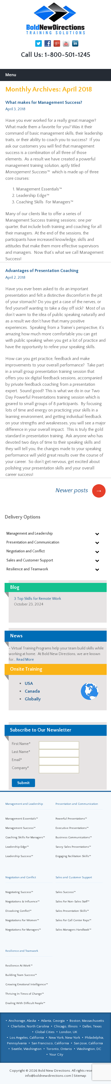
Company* (20, 768)
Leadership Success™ (19, 856)
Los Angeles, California (27, 1037)
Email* (17, 760)
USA (29, 683)
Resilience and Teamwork (21, 951)
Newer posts (79, 490)
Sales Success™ (66, 892)
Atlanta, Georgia (53, 1021)
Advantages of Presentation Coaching (41, 270)
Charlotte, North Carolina (30, 1026)
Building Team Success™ (21, 975)
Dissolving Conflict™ (18, 911)
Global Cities (44, 1032)
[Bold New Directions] (55, 18)
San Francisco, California (50, 1043)
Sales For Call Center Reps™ (73, 920)
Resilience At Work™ (19, 965)
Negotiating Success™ (19, 892)
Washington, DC (89, 1049)
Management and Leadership (24, 804)
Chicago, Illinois (66, 1026)
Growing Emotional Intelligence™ (26, 984)
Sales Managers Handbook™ (73, 929)
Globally (33, 699)
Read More (25, 659)
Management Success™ (20, 828)
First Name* (21, 744)
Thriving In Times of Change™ (24, 993)
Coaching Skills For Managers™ (25, 837)
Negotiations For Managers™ (23, 929)
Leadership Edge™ (17, 846)
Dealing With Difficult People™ (25, 1003)
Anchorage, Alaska (22, 1021)
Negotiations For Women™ (22, 920)
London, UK (68, 1032)
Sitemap (80, 1076)
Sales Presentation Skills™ (72, 911)
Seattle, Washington (26, 1049)
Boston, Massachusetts (87, 1021)
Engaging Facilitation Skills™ (73, 856)
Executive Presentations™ (72, 828)
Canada (32, 691)
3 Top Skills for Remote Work (37, 599)
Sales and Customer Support (74, 877)
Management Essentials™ (21, 818)
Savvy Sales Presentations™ (73, 846)
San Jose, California (88, 1043)
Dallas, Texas (92, 1026)
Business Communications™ (74, 837)
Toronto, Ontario (59, 1049)
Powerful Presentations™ (71, 818)
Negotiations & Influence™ (22, 901)
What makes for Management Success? (43, 102)
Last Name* (21, 752)
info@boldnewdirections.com (48, 1076)
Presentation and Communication (77, 804)
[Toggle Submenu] (97, 533)
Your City (56, 1054)
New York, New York (64, 1037)
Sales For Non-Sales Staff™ (72, 901)
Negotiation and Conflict (20, 877)
